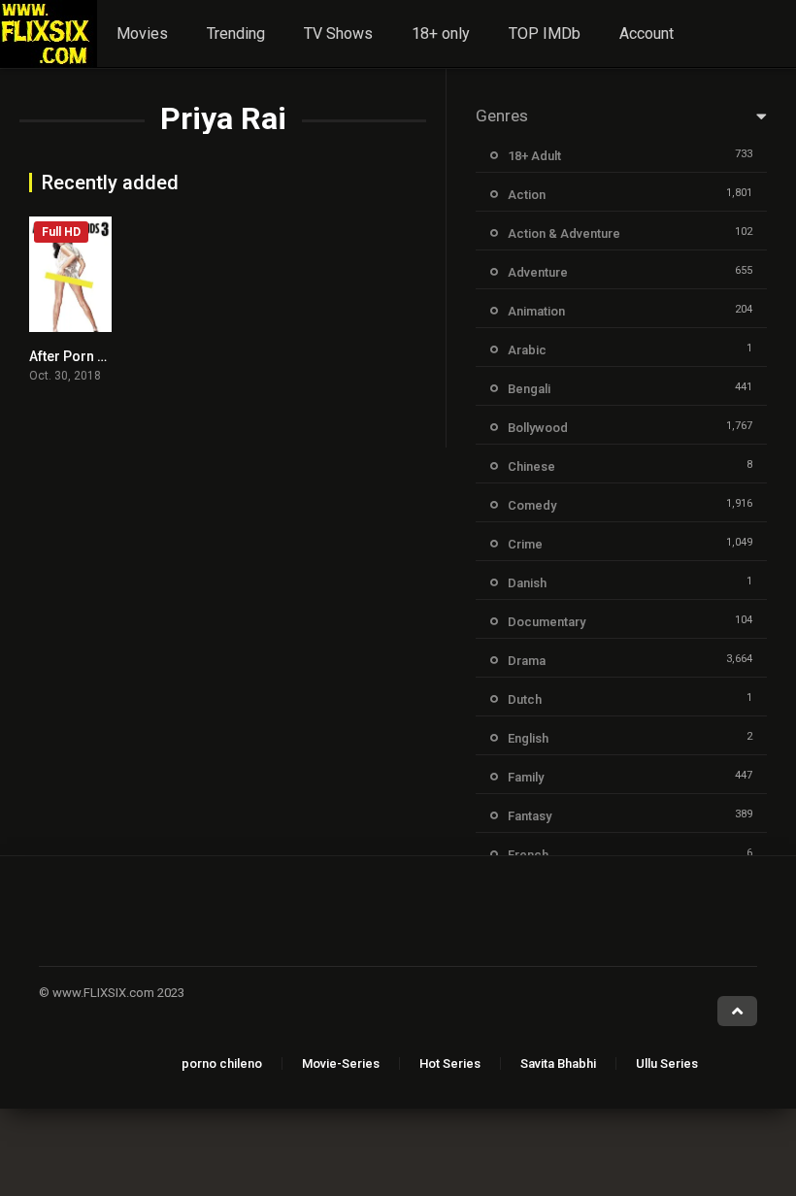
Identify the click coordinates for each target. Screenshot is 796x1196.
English (528, 738)
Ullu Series (667, 1063)
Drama (527, 660)
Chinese (531, 466)
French (528, 854)
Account (646, 33)
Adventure (538, 272)
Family (526, 777)
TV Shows (338, 33)
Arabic (527, 350)
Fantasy (529, 816)
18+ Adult (534, 156)
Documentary (546, 622)
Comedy (532, 505)
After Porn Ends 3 (84, 356)
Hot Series (450, 1063)
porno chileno (222, 1063)
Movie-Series (341, 1063)
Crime (525, 544)
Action (527, 194)
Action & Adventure (564, 233)
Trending (236, 33)
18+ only (441, 33)
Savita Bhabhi (558, 1063)
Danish (527, 583)
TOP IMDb (544, 33)
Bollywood (538, 427)
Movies (142, 33)
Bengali (529, 389)
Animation (536, 311)
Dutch (525, 699)
